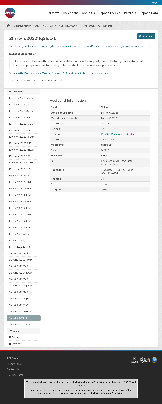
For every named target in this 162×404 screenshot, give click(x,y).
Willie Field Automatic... (64, 26)
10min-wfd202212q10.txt (21, 169)
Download (147, 36)
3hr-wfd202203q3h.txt (20, 266)
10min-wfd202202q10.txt (21, 104)
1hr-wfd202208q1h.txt (20, 221)
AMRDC (40, 26)
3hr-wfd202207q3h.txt (20, 292)
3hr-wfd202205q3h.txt (20, 279)
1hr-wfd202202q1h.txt (20, 182)
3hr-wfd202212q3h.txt (20, 324)
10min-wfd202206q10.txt (21, 130)
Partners (130, 13)
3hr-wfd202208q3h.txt (20, 298)
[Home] (8, 26)
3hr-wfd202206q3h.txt (20, 285)
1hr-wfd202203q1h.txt (20, 188)
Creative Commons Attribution (117, 134)
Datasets (52, 13)
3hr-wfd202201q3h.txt (20, 253)
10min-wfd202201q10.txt (21, 97)
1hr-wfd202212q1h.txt (19, 246)
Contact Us (13, 369)
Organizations (22, 26)
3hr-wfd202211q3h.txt (97, 26)
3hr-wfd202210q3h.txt (20, 311)
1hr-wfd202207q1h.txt (20, 214)
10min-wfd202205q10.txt (21, 123)
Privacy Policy (14, 363)
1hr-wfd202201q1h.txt (19, 175)
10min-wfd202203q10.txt (21, 110)
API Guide (12, 358)
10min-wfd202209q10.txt (21, 149)
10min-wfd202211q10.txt (21, 162)
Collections (70, 13)
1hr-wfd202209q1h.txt (20, 227)
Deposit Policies (109, 13)
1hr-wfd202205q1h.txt (20, 201)
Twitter (15, 337)
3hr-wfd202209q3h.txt (20, 305)
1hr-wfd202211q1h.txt (19, 240)
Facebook (16, 343)
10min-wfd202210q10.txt (21, 156)
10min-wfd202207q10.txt (21, 136)
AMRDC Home (15, 375)
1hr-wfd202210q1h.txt (19, 233)
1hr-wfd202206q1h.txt (20, 208)
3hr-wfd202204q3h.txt (20, 272)
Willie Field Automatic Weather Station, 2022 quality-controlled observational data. (63, 73)
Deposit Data (149, 13)
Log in (155, 2)
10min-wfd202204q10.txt (21, 117)
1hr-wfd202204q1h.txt (20, 195)
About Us (88, 13)
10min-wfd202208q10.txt (21, 143)
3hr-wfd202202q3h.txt (20, 259)
